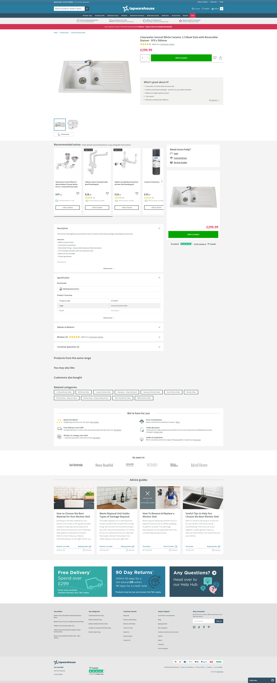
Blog (159, 620)
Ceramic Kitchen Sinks (78, 32)
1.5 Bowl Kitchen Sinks (64, 392)
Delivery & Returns (65, 327)
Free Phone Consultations (166, 615)
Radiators (165, 15)
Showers (124, 15)
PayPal (160, 636)
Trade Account (128, 628)
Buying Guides (180, 162)
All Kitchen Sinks (83, 392)
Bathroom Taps (113, 15)
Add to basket (189, 57)
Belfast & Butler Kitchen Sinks (98, 624)
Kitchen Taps (87, 15)
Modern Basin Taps (95, 632)
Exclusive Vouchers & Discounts (168, 632)
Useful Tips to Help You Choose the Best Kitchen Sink (202, 515)
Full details (213, 100)
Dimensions (67, 134)
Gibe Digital (220, 671)
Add (71, 207)
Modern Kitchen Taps (95, 620)
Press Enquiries (163, 648)
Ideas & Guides (203, 2)
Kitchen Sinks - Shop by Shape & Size (96, 398)
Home (56, 32)
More (178, 422)
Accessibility (218, 667)
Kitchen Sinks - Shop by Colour (66, 398)
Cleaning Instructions (71, 289)
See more (197, 440)
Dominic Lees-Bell (63, 546)
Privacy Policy (200, 667)
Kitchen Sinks (100, 15)
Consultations (180, 158)
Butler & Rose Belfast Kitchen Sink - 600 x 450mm (67, 637)
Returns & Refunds (129, 624)
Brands (185, 15)
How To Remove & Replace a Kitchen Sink (158, 515)
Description (62, 228)
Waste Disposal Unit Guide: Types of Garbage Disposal (115, 515)
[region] (108, 183)
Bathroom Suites (153, 15)
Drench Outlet (127, 636)
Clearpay (161, 644)
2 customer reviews (167, 44)
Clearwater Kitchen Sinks (151, 392)
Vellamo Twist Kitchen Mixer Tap (64, 626)
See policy (117, 430)
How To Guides (171, 546)
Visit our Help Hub (59, 671)
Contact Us (126, 640)
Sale (192, 15)
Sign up (219, 621)
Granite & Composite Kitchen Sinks (100, 628)
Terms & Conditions (187, 667)
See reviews (94, 422)
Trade (221, 2)
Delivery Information (129, 620)
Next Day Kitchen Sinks (123, 398)
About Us (126, 632)
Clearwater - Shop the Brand (127, 392)
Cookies (209, 667)
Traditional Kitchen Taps (96, 615)
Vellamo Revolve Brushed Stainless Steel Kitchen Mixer (67, 631)
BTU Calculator (162, 628)
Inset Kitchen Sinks (173, 392)
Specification (63, 277)
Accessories (176, 15)
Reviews (61, 337)
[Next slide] (161, 181)
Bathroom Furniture (137, 15)
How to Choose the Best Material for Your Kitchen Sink (73, 515)
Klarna (160, 640)
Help (176, 153)
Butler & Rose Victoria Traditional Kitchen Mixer (69, 622)
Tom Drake (146, 546)
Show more (107, 268)
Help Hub (213, 2)
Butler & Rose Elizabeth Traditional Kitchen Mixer (67, 616)
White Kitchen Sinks (144, 398)
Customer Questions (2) (68, 346)
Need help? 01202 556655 (71, 2)
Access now (158, 432)
